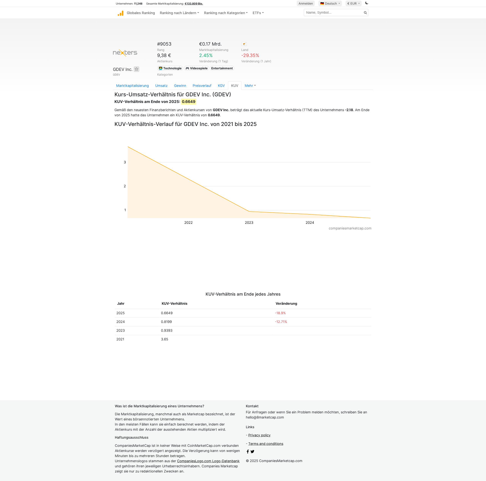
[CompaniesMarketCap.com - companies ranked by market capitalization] (120, 13)
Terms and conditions (265, 444)
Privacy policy (259, 435)
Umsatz (161, 86)
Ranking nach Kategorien (224, 13)
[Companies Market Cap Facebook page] (248, 452)
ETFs (257, 13)
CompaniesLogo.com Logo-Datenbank (208, 461)
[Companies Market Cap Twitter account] (252, 452)
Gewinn (180, 86)
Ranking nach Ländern (178, 13)
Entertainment (222, 68)
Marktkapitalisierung (132, 86)
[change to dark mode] (366, 3)
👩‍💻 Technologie (170, 68)
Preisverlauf (202, 86)
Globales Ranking (141, 13)
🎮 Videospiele (196, 68)
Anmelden (306, 3)
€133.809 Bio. (194, 3)
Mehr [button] (249, 86)
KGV (221, 86)
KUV (234, 86)
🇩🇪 (328, 3)
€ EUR (352, 3)
